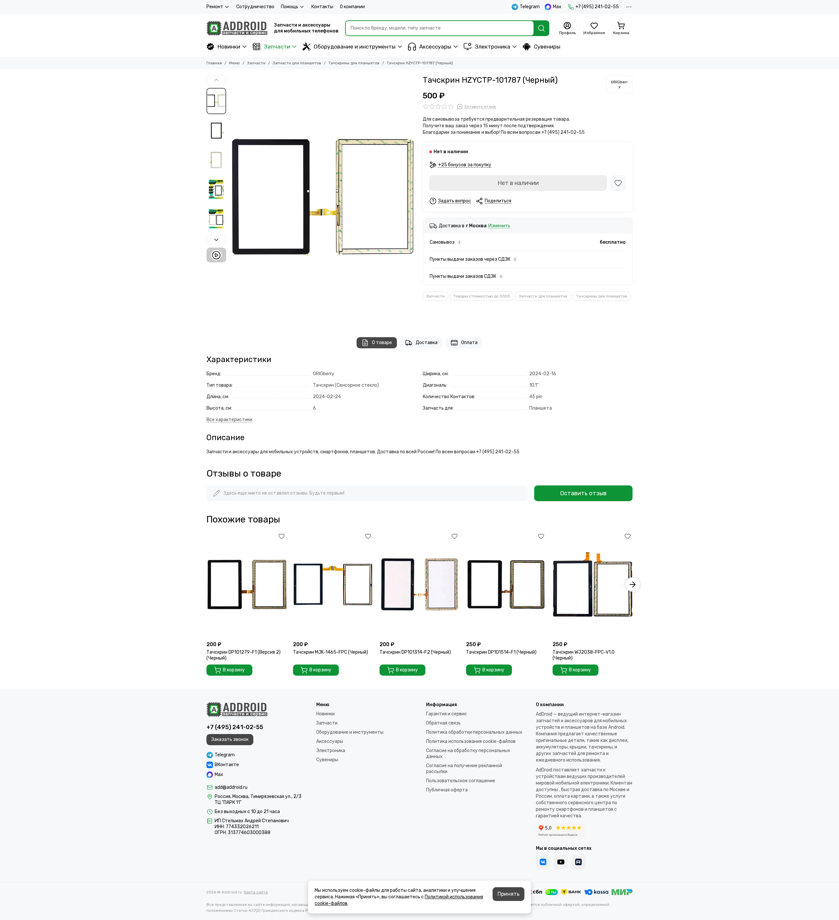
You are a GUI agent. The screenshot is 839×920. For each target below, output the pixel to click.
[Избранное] (618, 183)
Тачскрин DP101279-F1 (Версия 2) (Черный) (243, 655)
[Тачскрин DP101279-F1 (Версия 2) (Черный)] (246, 584)
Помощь (289, 7)
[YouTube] (561, 862)
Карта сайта (256, 892)
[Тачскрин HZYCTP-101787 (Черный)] (322, 199)
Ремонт (214, 7)
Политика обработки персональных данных (474, 732)
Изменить (499, 226)
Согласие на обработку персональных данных (468, 753)
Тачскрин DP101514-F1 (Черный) (501, 652)
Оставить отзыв (583, 493)
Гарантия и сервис (446, 714)
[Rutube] (578, 862)
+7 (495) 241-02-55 (597, 7)
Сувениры (547, 46)
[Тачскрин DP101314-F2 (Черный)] (419, 584)
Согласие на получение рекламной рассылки (464, 768)
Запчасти (277, 46)
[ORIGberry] (619, 84)
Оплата (469, 342)
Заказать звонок (229, 739)
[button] (232, 200)
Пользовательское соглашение (460, 781)
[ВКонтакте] (543, 862)
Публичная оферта (447, 790)
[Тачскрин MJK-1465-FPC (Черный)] (333, 584)
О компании (352, 7)
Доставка (427, 342)
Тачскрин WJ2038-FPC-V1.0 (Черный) (584, 655)
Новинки (229, 46)
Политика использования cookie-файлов (471, 741)
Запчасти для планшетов (297, 63)
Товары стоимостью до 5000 (482, 296)
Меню (234, 63)
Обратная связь (443, 723)
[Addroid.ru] (236, 28)
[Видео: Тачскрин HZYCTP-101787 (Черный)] (216, 255)
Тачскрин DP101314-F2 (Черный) (415, 652)
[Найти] (541, 28)
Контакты (322, 7)
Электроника (492, 46)
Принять (508, 894)
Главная (214, 63)
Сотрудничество (255, 7)
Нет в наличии (518, 183)
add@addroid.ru (231, 787)
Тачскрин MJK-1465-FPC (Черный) (330, 652)
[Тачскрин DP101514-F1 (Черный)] (506, 584)
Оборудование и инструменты (355, 46)
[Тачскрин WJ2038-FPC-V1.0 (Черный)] (593, 584)
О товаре (382, 342)
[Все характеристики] (229, 420)
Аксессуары (435, 46)
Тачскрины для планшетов (354, 63)
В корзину (234, 670)
